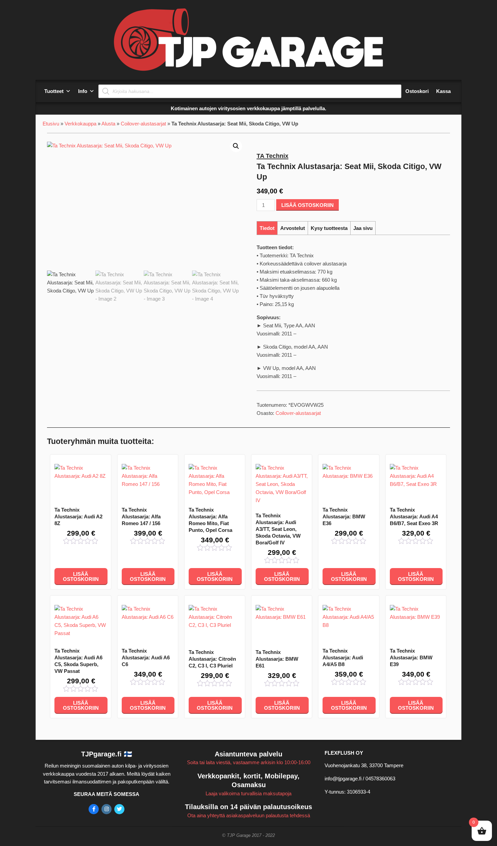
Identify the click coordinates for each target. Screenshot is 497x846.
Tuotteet (54, 91)
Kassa (443, 91)
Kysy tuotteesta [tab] (329, 228)
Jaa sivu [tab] (363, 228)
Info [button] (82, 91)
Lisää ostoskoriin (307, 205)
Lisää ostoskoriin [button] (81, 576)
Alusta (108, 123)
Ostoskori (417, 91)
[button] (236, 146)
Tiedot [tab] (267, 228)
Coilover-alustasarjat (143, 123)
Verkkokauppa (80, 123)
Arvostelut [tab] (292, 228)
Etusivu (51, 123)
